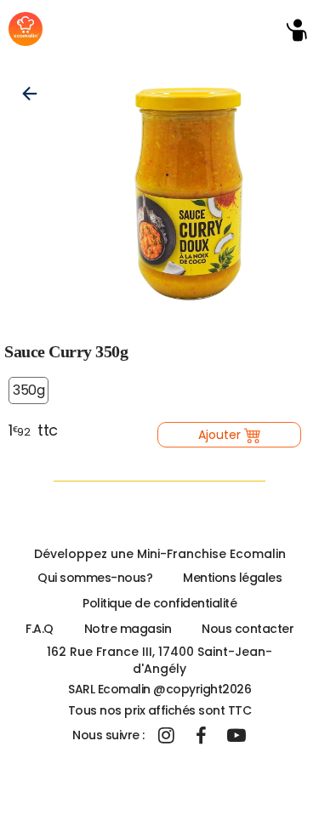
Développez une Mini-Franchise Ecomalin (160, 553)
